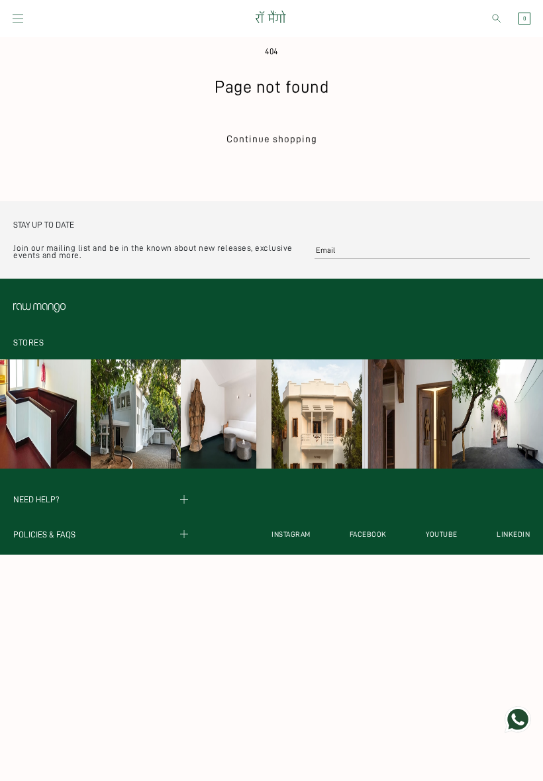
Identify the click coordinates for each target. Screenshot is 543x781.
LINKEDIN (513, 534)
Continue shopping (271, 139)
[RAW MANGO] (270, 18)
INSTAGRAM (291, 534)
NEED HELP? (36, 499)
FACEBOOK (368, 534)
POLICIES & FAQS (44, 534)
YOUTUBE (442, 534)
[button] (17, 18)
